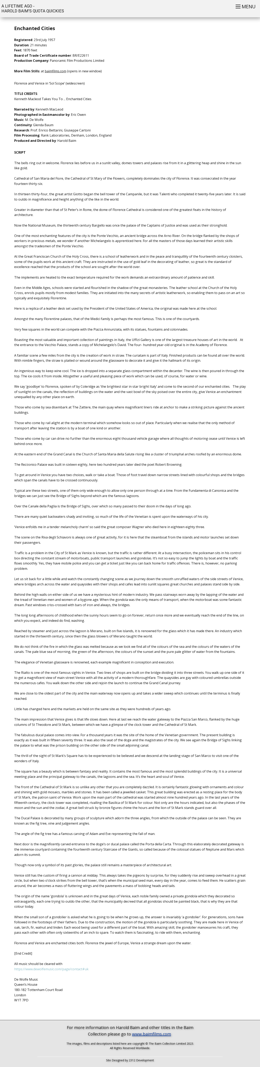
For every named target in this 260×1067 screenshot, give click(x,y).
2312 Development (141, 1060)
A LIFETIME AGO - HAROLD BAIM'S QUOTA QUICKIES (32, 8)
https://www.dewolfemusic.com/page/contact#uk (52, 969)
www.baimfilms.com (151, 1034)
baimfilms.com (55, 71)
